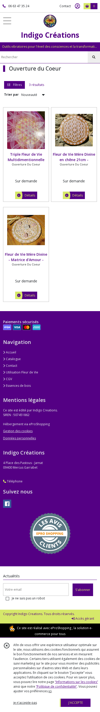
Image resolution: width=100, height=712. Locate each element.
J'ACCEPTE (75, 702)
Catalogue (13, 359)
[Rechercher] (94, 57)
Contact (65, 6)
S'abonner (82, 590)
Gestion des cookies (18, 431)
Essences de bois (18, 385)
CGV (8, 379)
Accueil (10, 352)
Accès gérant (84, 618)
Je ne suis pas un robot (28, 598)
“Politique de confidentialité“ (56, 686)
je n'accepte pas (25, 702)
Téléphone (14, 481)
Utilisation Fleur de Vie (21, 372)
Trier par (11, 94)
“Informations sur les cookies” (76, 682)
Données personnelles (19, 438)
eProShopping (61, 628)
